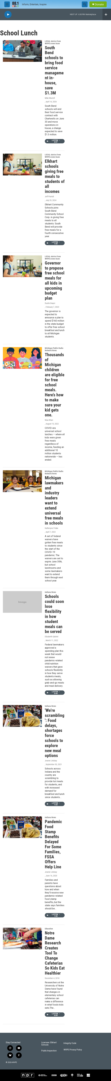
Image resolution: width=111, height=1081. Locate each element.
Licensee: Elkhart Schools (49, 1043)
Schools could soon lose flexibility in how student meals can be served (54, 614)
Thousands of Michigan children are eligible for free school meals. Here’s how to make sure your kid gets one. (54, 385)
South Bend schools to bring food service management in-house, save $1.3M (54, 70)
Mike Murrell (50, 98)
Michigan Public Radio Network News (54, 349)
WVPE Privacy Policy (73, 1050)
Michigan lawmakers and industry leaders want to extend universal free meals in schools (54, 500)
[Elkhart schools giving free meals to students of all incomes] (22, 164)
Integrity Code (70, 1043)
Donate (99, 4)
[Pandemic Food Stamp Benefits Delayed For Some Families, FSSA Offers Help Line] (22, 827)
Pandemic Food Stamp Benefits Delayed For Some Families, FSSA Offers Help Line (53, 844)
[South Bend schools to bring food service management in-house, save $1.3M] (22, 51)
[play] (8, 14)
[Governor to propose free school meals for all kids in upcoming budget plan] (22, 266)
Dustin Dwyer (50, 303)
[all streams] (106, 14)
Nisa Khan (49, 420)
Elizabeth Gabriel (51, 636)
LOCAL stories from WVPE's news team (53, 42)
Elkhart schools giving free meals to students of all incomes (55, 176)
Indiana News (50, 592)
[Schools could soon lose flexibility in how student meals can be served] (22, 602)
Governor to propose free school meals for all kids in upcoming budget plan (54, 280)
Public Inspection (49, 1051)
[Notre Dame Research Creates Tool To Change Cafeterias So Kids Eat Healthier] (22, 938)
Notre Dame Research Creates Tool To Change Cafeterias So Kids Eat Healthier (55, 953)
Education (49, 929)
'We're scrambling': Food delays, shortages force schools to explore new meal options (54, 733)
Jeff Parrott (49, 196)
